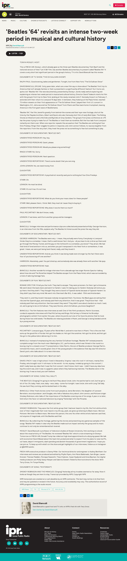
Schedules (103, 532)
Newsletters (90, 21)
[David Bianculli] (26, 508)
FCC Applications (50, 538)
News (4, 21)
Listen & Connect (58, 21)
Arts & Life (59, 489)
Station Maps (104, 533)
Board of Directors (50, 535)
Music (13, 21)
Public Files (48, 539)
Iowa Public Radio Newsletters (82, 533)
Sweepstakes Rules (106, 535)
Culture (23, 21)
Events (74, 532)
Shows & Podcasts (39, 21)
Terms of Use (104, 538)
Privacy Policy (104, 536)
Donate (120, 5)
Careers (74, 535)
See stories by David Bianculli (45, 510)
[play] (4, 14)
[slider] (13, 14)
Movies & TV (45, 489)
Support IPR (76, 21)
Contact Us (75, 536)
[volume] (10, 14)
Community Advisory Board (53, 536)
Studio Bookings (77, 538)
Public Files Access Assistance (54, 541)
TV (35, 489)
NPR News (25, 489)
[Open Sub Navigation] (8, 20)
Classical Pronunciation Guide (110, 539)
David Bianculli (18, 46)
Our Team (47, 533)
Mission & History (50, 532)
